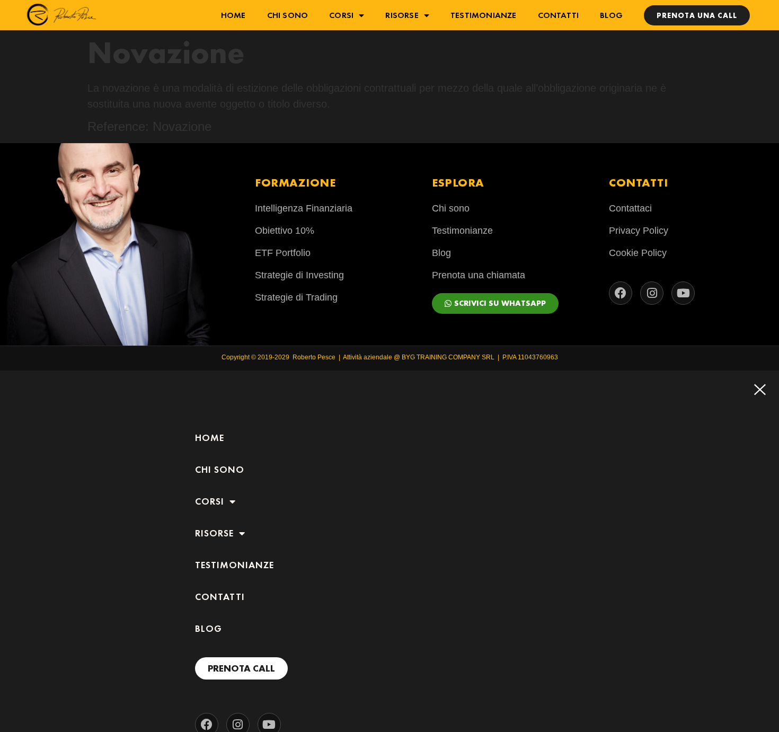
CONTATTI (558, 15)
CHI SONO (287, 15)
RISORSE (401, 15)
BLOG (611, 15)
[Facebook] (620, 293)
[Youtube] (683, 293)
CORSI (341, 15)
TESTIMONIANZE (483, 15)
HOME (233, 15)
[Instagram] (651, 293)
